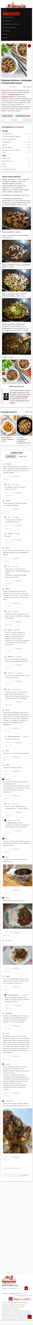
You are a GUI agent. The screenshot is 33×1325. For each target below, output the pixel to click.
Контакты (5, 34)
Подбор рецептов (8, 17)
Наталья (17, 484)
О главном (5, 31)
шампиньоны (6, 142)
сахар (4, 164)
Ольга (17, 566)
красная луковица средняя (11, 136)
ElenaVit (8, 898)
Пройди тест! (6, 20)
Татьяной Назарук (22, 396)
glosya (17, 611)
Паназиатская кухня (22, 116)
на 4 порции (18, 127)
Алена (26, 995)
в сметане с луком (13, 94)
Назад (4, 10)
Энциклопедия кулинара (10, 24)
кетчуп (4, 166)
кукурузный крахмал (9, 169)
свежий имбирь (7, 147)
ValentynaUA (9, 1101)
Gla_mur (8, 779)
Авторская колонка (8, 27)
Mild (9, 484)
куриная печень (7, 133)
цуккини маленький (8, 139)
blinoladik (10, 673)
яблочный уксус (7, 161)
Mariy (7, 838)
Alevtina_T (8, 1064)
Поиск (5, 14)
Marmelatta (9, 940)
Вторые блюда (7, 116)
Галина (17, 517)
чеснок (4, 144)
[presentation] (27, 412)
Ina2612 (8, 1033)
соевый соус (6, 158)
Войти (4, 38)
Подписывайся (22, 1299)
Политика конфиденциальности (12, 1293)
